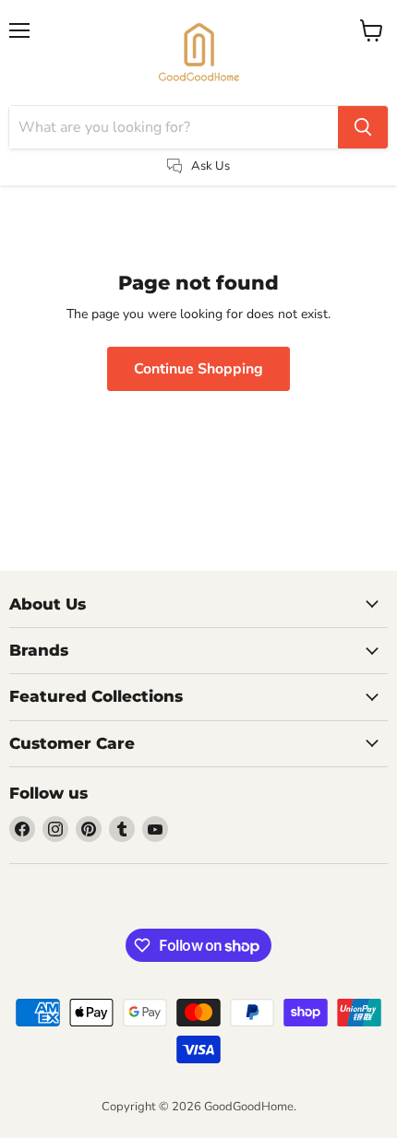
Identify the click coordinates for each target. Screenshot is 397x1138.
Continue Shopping (198, 369)
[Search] (363, 127)
